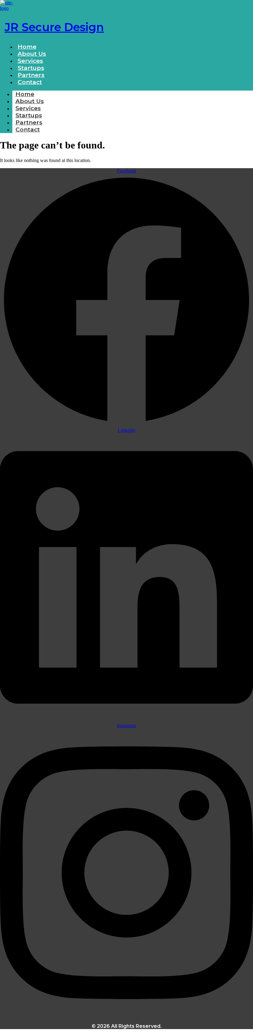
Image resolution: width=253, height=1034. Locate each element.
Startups (28, 115)
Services (28, 108)
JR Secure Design (54, 27)
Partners (28, 122)
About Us (29, 101)
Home (24, 94)
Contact (30, 82)
